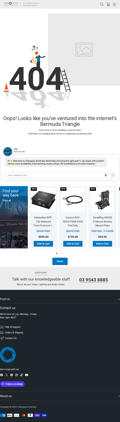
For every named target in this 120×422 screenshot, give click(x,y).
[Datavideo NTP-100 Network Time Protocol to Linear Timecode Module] (43, 200)
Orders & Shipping (14, 332)
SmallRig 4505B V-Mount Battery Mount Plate (102, 221)
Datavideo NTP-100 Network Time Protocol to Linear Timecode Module (43, 225)
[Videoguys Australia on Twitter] (6, 375)
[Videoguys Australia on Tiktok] (21, 375)
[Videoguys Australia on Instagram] (16, 375)
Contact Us (11, 338)
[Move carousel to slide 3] (61, 253)
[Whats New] (7, 242)
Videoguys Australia (27, 407)
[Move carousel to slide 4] (63, 253)
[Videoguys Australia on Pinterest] (11, 375)
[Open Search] (102, 4)
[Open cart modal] (108, 4)
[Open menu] (114, 4)
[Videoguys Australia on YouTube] (26, 375)
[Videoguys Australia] (22, 4)
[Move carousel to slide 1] (56, 253)
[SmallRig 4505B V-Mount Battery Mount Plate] (102, 200)
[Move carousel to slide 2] (58, 253)
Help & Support (12, 327)
